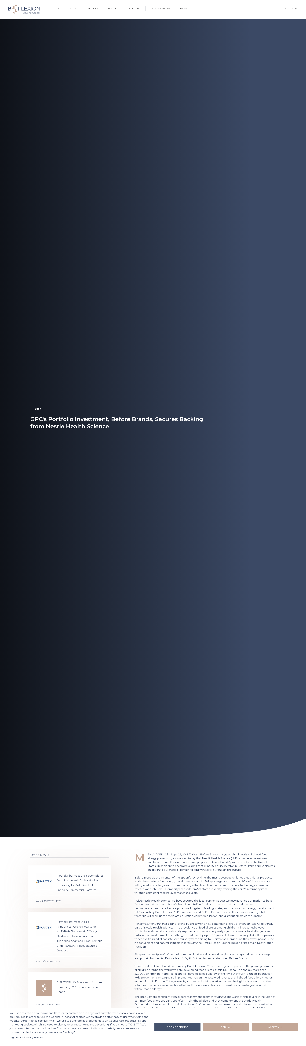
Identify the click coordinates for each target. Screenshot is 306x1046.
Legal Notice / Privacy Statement (27, 1037)
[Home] (24, 9)
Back (37, 408)
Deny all (226, 1027)
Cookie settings (177, 1027)
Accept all (275, 1027)
